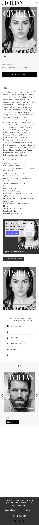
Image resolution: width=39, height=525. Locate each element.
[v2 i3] (19, 392)
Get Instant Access (19, 74)
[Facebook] (15, 521)
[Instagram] (19, 521)
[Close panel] (36, 500)
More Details (12, 422)
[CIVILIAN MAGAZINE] (14, 3)
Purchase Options (8, 64)
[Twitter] (23, 521)
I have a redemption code (14, 259)
